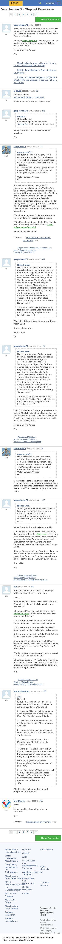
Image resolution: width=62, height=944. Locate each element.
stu (15, 586)
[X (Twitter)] (51, 899)
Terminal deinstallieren (11, 919)
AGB (24, 857)
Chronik (26, 853)
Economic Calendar (44, 883)
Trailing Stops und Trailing (24, 252)
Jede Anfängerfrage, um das (25, 250)
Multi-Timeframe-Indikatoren (25, 439)
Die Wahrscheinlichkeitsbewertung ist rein (31, 580)
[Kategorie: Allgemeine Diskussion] (6, 14)
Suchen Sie (22, 124)
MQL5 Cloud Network (11, 894)
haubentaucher (21, 691)
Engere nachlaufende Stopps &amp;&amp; (35, 248)
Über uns (26, 849)
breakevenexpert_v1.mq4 (38, 822)
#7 (43, 500)
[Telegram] (46, 899)
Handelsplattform (13, 850)
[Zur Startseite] (2, 14)
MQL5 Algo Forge (10, 901)
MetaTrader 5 (46, 849)
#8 (32, 586)
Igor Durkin (19, 801)
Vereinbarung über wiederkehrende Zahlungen (30, 864)
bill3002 (18, 91)
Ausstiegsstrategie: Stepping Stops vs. (29, 684)
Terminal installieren (10, 913)
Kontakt (25, 893)
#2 (43, 111)
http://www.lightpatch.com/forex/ (29, 97)
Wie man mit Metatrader (27, 437)
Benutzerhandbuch (14, 877)
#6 (41, 448)
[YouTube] (41, 904)
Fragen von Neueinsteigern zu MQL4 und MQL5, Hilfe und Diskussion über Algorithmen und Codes (35, 80)
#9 (45, 691)
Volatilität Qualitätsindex (23, 682)
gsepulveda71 (21, 25)
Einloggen (50, 3)
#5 (43, 346)
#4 (43, 259)
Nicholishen (20, 146)
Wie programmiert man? (27, 575)
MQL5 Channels (44, 867)
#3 (41, 146)
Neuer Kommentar (50, 19)
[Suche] (40, 3)
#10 (41, 801)
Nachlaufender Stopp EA (28, 680)
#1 (37, 91)
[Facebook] (41, 899)
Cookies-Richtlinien (27, 888)
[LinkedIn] (46, 904)
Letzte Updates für (11, 858)
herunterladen (11, 907)
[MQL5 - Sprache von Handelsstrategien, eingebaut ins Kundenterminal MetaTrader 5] (4, 3)
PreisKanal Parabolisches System (27, 442)
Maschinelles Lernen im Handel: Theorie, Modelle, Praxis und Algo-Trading (35, 64)
